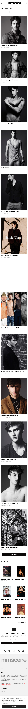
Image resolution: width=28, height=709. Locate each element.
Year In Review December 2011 (10, 328)
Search (26, 668)
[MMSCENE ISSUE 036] (21, 591)
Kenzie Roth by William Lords (9, 415)
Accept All (14, 706)
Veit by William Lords (7, 168)
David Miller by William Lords (9, 45)
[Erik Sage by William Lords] (14, 439)
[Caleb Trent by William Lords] (14, 527)
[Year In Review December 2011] (14, 309)
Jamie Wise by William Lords (9, 255)
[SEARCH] (26, 3)
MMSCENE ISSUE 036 (20, 599)
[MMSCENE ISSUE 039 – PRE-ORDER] (7, 571)
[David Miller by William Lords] (14, 30)
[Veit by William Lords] (14, 148)
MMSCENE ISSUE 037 (6, 599)
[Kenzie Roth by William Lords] (14, 396)
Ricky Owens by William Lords (10, 211)
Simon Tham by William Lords (9, 80)
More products (22, 622)
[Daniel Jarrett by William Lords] (14, 104)
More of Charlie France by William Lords (12, 372)
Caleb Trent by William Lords (9, 547)
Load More (14, 554)
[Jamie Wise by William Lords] (14, 236)
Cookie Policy (8, 703)
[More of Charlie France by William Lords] (14, 352)
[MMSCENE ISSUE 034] (21, 609)
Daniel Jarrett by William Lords (10, 124)
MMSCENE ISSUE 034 (20, 617)
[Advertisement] (14, 275)
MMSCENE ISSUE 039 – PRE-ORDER (7, 580)
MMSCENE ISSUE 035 (6, 617)
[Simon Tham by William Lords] (14, 64)
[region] (14, 702)
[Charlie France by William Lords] (14, 483)
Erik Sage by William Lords (8, 459)
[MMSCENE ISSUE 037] (7, 591)
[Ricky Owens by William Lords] (14, 192)
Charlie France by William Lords (10, 503)
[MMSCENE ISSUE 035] (7, 609)
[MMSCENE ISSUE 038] (21, 571)
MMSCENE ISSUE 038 (20, 579)
